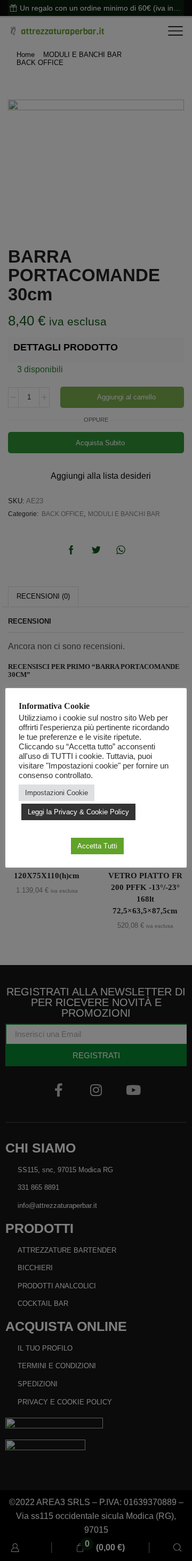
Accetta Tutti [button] (97, 846)
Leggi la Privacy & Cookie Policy (78, 812)
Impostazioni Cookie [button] (56, 793)
